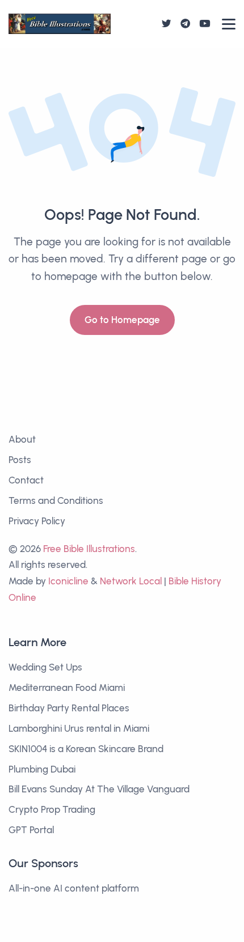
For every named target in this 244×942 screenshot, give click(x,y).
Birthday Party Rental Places (69, 708)
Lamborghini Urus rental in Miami (79, 728)
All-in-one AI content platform (74, 888)
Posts (20, 459)
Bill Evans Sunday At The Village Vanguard (99, 789)
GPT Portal (31, 829)
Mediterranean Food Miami (67, 687)
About (22, 439)
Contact (26, 480)
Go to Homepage (122, 319)
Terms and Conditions (56, 500)
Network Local (131, 581)
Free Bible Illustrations (89, 548)
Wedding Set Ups (45, 667)
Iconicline (68, 581)
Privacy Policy (37, 521)
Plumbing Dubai (42, 769)
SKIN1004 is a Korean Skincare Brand (86, 748)
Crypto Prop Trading (52, 809)
